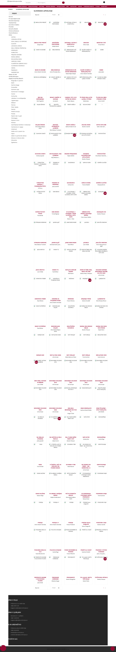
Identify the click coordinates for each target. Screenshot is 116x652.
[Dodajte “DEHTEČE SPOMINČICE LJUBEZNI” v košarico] (52, 114)
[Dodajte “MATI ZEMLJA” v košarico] (83, 344)
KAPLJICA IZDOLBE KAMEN (70, 270)
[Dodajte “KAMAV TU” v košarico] (52, 259)
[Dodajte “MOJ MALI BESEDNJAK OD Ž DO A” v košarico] (68, 397)
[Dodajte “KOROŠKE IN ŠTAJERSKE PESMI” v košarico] (52, 288)
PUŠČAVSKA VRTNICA (101, 577)
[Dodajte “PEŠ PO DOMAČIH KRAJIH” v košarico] (68, 483)
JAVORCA (86, 242)
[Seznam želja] (106, 3)
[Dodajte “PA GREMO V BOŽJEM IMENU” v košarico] (52, 483)
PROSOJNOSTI (71, 577)
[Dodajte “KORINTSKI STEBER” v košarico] (37, 288)
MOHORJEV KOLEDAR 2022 (71, 381)
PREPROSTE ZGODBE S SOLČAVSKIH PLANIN (40, 579)
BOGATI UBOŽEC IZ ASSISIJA (55, 98)
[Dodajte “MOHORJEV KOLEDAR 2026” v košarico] (52, 397)
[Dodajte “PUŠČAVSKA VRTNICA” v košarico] (98, 567)
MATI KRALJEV (71, 355)
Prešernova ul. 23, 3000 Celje (18, 603)
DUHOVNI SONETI (40, 154)
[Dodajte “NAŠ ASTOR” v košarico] (83, 426)
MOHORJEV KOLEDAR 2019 (55, 381)
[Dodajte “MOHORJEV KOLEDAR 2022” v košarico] (68, 370)
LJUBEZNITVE (101, 299)
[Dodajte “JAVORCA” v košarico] (83, 232)
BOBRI (101, 70)
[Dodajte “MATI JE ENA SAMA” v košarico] (52, 344)
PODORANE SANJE (101, 493)
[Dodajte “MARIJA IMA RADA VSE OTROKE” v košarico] (98, 315)
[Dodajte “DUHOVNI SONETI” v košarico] (37, 143)
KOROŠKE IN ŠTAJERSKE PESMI (55, 299)
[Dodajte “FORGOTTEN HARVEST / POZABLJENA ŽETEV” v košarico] (37, 172)
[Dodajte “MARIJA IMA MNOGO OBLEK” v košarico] (83, 315)
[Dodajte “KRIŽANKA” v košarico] (68, 288)
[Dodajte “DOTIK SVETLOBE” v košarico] (98, 114)
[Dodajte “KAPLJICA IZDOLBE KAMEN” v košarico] (68, 259)
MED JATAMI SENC (101, 355)
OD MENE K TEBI (70, 464)
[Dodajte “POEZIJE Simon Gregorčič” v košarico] (83, 512)
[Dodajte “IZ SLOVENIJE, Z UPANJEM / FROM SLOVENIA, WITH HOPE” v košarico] (68, 201)
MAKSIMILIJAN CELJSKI (55, 327)
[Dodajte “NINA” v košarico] (37, 454)
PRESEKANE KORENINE (55, 578)
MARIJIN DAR (40, 355)
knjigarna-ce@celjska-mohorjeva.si (19, 608)
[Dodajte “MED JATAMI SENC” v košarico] (98, 344)
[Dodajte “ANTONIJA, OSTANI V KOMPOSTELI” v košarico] (68, 32)
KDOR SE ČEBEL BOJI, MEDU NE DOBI (86, 270)
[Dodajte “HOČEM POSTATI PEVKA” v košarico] (37, 201)
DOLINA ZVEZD (86, 125)
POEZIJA (40, 522)
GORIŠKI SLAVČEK (101, 183)
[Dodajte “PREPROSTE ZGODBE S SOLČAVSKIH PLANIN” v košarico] (37, 567)
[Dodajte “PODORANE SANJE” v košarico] (98, 483)
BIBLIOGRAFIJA (55, 70)
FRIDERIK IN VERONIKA (55, 183)
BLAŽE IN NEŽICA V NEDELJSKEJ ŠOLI (86, 70)
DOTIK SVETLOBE (101, 125)
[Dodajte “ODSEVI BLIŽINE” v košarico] (37, 483)
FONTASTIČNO (101, 154)
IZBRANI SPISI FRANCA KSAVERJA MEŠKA (86, 213)
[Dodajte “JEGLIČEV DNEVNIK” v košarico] (98, 232)
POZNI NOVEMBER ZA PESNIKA (70, 550)
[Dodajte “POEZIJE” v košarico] (68, 512)
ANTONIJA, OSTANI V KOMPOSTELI (71, 43)
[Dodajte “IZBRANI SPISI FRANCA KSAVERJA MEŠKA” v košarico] (83, 201)
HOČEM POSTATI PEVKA (40, 212)
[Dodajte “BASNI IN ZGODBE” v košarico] (37, 59)
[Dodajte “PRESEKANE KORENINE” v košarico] (52, 567)
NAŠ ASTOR (86, 437)
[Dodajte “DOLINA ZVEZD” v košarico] (83, 114)
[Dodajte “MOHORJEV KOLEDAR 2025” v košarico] (37, 397)
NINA (40, 464)
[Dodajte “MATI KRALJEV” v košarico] (68, 344)
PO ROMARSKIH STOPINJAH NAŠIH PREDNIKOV (86, 495)
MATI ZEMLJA (86, 355)
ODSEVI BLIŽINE (40, 493)
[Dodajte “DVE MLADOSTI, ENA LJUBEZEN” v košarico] (52, 143)
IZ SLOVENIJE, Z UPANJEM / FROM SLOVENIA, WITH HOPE (71, 214)
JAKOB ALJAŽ (55, 242)
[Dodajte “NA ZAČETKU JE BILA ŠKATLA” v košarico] (52, 427)
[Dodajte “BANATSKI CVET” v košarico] (98, 33)
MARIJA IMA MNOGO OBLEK (86, 327)
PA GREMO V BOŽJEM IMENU (55, 494)
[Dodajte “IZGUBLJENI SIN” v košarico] (98, 202)
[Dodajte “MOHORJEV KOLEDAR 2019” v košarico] (52, 370)
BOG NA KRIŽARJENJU (40, 98)
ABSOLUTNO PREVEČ (40, 42)
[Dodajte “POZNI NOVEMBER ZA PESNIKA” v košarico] (68, 539)
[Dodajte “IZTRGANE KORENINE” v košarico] (37, 232)
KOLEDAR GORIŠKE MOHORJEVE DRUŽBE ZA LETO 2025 (101, 271)
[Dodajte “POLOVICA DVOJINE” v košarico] (52, 539)
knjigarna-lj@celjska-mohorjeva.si (19, 620)
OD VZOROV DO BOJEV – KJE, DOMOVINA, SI (86, 466)
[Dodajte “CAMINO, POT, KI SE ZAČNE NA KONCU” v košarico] (68, 87)
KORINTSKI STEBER (40, 299)
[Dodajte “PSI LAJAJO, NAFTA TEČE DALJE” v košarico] (83, 567)
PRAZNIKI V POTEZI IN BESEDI (101, 550)
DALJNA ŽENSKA (40, 125)
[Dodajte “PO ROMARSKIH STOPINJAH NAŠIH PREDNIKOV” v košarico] (83, 483)
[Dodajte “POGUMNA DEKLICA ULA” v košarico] (37, 539)
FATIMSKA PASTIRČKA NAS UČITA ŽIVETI (86, 155)
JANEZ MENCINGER (70, 242)
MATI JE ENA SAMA (55, 355)
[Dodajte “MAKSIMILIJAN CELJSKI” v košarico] (52, 315)
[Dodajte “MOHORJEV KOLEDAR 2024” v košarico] (98, 370)
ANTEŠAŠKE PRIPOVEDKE (55, 43)
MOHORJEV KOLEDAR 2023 (86, 381)
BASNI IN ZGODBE (40, 70)
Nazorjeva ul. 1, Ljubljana (17, 616)
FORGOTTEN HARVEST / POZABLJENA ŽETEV (40, 184)
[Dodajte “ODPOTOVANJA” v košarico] (98, 454)
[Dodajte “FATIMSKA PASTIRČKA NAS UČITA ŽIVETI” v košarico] (83, 143)
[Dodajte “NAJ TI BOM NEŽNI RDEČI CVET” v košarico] (68, 426)
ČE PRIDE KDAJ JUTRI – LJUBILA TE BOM (86, 98)
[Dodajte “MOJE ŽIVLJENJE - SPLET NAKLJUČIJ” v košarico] (98, 397)
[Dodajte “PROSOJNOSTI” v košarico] (68, 567)
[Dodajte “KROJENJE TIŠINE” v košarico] (83, 289)
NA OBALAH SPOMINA (40, 438)
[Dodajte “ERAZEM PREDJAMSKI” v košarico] (68, 144)
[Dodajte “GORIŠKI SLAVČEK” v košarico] (98, 172)
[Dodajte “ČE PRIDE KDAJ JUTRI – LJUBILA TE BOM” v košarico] (83, 87)
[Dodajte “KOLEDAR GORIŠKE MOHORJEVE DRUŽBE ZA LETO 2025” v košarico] (98, 259)
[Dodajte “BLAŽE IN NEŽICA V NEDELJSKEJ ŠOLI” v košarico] (83, 59)
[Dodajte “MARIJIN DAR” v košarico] (37, 344)
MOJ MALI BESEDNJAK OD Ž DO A (71, 409)
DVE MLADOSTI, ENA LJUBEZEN (55, 154)
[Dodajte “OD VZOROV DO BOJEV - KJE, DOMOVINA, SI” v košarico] (83, 454)
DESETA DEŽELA (70, 125)
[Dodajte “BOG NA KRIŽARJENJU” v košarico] (37, 87)
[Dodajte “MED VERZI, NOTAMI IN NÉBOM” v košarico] (37, 370)
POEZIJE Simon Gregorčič (86, 523)
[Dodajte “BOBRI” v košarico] (98, 59)
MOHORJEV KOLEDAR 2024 (101, 381)
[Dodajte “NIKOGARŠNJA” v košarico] (98, 426)
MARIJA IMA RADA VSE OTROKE (101, 327)
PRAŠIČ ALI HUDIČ (86, 550)
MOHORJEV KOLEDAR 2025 (40, 409)
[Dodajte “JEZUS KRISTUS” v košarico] (37, 259)
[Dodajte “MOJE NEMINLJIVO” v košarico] (83, 397)
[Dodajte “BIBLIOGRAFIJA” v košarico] (52, 59)
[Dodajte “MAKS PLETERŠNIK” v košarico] (37, 315)
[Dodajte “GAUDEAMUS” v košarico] (68, 172)
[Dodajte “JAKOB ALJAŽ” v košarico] (52, 232)
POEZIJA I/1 (55, 522)
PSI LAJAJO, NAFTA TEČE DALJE (86, 578)
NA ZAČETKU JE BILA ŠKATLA (55, 438)
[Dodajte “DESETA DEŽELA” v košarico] (68, 114)
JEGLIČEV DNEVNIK (101, 242)
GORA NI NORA (86, 183)
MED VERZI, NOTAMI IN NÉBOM (40, 381)
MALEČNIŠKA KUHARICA (71, 327)
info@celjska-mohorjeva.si (17, 632)
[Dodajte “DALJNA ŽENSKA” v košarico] (37, 114)
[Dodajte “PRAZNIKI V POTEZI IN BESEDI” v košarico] (98, 539)
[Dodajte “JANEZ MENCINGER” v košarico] (68, 232)
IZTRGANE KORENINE (40, 242)
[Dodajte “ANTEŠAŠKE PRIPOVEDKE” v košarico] (52, 32)
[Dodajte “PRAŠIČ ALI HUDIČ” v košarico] (83, 539)
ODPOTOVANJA (101, 464)
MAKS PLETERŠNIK (40, 326)
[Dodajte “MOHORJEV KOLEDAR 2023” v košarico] (83, 370)
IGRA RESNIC (55, 212)
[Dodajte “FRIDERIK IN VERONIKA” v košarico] (52, 172)
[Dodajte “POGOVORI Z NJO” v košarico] (98, 512)
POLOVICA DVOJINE (55, 550)
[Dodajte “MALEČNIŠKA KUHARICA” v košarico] (68, 315)
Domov (10, 9)
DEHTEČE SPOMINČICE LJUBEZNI (55, 126)
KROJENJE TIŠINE (86, 299)
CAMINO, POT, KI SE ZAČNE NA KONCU (71, 98)
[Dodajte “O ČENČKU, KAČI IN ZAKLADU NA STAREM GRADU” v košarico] (52, 454)
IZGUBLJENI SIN (101, 212)
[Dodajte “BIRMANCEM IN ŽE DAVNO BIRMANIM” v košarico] (68, 59)
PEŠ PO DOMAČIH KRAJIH (71, 494)
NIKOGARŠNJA (101, 437)
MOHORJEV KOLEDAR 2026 (55, 409)
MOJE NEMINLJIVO (86, 408)
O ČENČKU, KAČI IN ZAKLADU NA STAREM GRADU (55, 466)
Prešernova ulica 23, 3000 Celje (18, 628)
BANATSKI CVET (101, 42)
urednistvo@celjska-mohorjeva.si (19, 634)
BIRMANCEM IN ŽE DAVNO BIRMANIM (70, 70)
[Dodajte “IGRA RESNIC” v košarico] (52, 201)
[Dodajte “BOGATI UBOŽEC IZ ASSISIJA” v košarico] (52, 87)
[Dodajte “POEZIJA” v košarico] (37, 512)
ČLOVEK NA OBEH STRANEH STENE (101, 98)
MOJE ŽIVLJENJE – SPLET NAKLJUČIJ (101, 409)
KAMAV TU (55, 270)
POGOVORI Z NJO (101, 522)
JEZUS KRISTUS (40, 270)
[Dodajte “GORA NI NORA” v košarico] (83, 172)
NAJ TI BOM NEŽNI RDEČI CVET (70, 438)
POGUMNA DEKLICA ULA (40, 550)
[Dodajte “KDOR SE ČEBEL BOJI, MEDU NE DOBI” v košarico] (83, 259)
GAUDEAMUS (71, 183)
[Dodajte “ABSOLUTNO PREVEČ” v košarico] (37, 32)
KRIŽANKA (71, 299)
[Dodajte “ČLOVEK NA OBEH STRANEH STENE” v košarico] (98, 87)
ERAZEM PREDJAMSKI (71, 154)
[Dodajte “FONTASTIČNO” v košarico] (98, 143)
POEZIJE (70, 522)
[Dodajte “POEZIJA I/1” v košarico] (52, 512)
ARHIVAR (86, 42)
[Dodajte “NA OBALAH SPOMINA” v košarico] (37, 426)
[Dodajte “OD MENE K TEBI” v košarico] (68, 454)
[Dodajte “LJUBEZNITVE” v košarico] (98, 288)
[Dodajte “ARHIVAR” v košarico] (83, 33)
